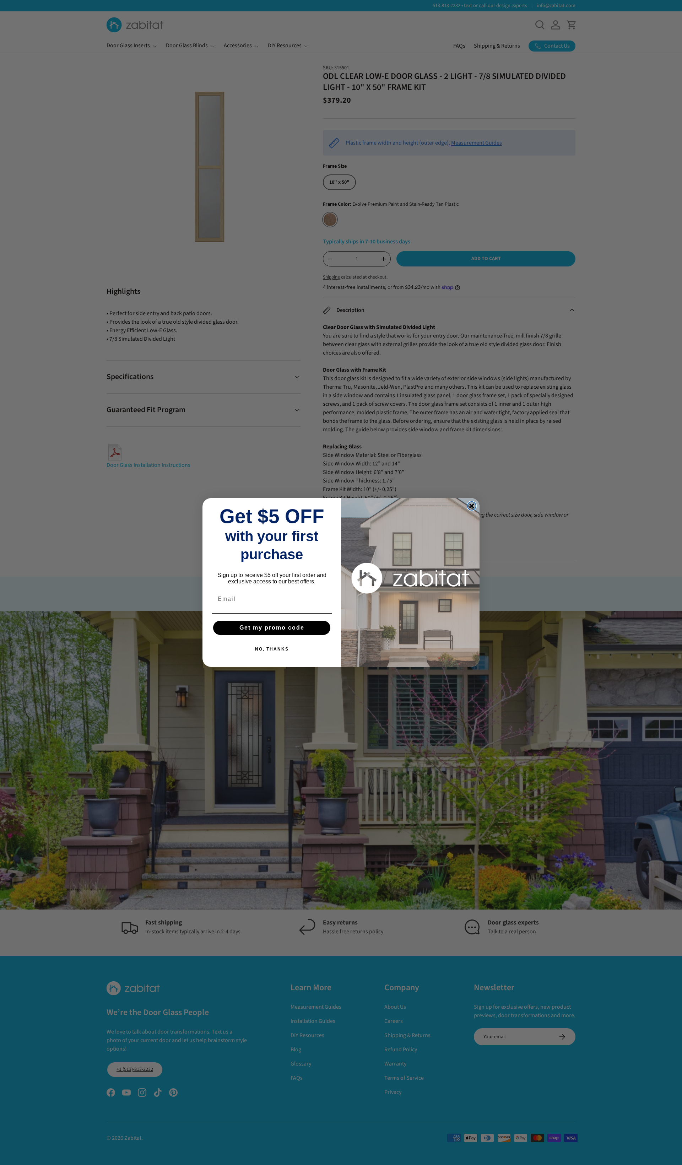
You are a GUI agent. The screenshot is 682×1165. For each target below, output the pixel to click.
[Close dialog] (471, 506)
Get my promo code (271, 628)
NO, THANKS (272, 649)
